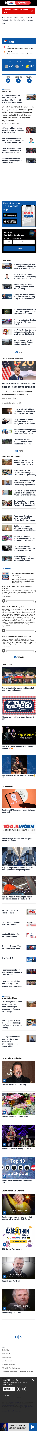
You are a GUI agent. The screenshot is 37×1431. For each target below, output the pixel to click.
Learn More (8, 1389)
